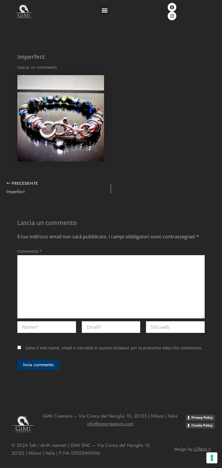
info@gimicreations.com (110, 423)
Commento (29, 251)
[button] (104, 10)
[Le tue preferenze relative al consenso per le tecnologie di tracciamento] (211, 457)
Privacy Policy (202, 418)
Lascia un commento (37, 67)
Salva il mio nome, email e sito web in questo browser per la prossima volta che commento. (113, 348)
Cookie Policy (201, 425)
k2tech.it (202, 449)
